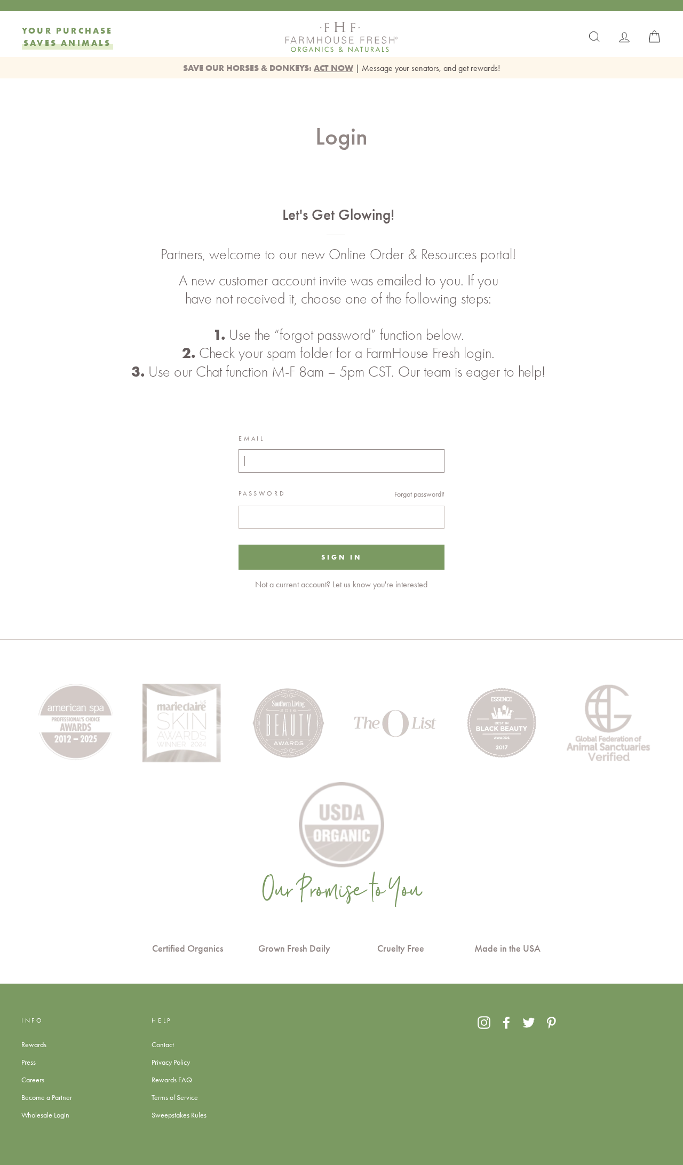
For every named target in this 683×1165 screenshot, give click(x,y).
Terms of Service (175, 1097)
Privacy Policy (171, 1062)
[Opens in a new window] (484, 1022)
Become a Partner (46, 1097)
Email (251, 438)
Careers (32, 1079)
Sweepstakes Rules (179, 1115)
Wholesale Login (45, 1115)
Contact (163, 1044)
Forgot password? (419, 494)
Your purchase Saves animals (67, 36)
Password (262, 493)
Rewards (33, 1044)
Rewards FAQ (172, 1079)
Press (28, 1062)
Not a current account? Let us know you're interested (341, 584)
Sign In (341, 557)
